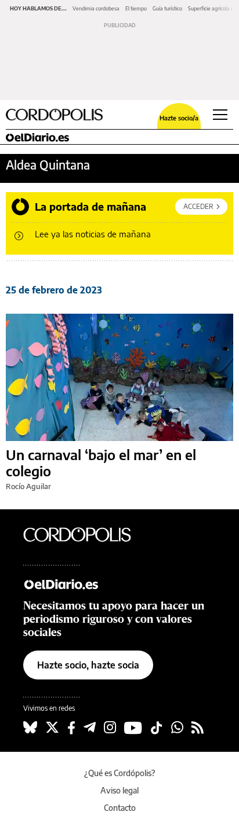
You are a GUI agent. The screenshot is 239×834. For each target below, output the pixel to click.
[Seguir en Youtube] (133, 727)
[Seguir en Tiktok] (156, 727)
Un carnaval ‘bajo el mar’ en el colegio (101, 463)
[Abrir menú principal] (220, 114)
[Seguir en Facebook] (71, 727)
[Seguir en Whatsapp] (177, 727)
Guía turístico (167, 8)
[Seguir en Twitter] (52, 727)
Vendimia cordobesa (96, 8)
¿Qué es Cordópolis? (119, 773)
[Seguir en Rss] (197, 727)
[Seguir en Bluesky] (30, 727)
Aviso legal (119, 790)
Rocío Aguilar (28, 486)
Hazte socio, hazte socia (88, 665)
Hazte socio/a (179, 118)
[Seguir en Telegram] (90, 727)
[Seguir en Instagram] (110, 727)
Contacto (120, 808)
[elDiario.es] (87, 583)
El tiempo (136, 8)
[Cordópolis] (87, 534)
